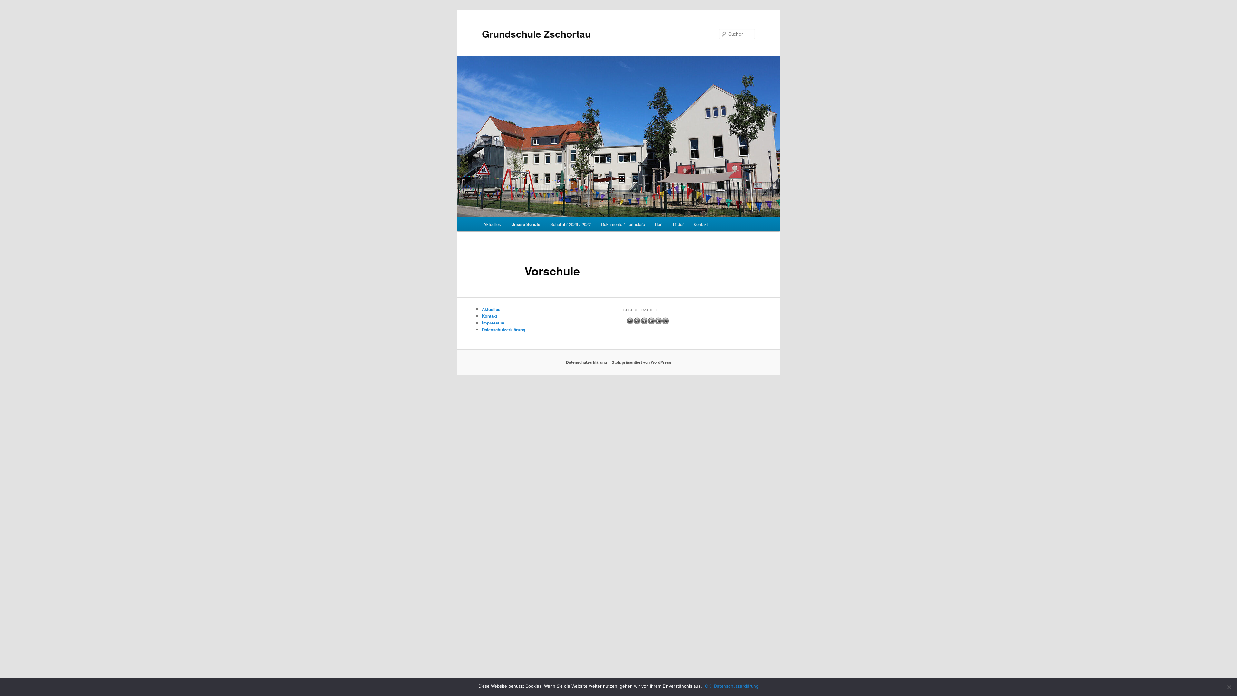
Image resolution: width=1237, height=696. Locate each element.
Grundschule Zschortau (536, 34)
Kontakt (701, 224)
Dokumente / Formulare (623, 224)
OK (708, 686)
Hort (659, 224)
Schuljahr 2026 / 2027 (570, 224)
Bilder (678, 224)
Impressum (493, 323)
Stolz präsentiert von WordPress (641, 362)
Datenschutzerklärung (503, 329)
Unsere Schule (525, 224)
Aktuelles (492, 224)
